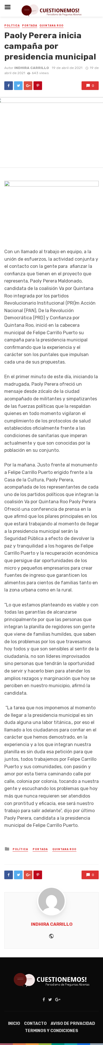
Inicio (14, 1023)
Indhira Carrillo (31, 68)
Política (12, 25)
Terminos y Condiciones (51, 1030)
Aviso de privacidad (73, 1023)
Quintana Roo (51, 25)
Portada (29, 25)
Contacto (35, 1023)
